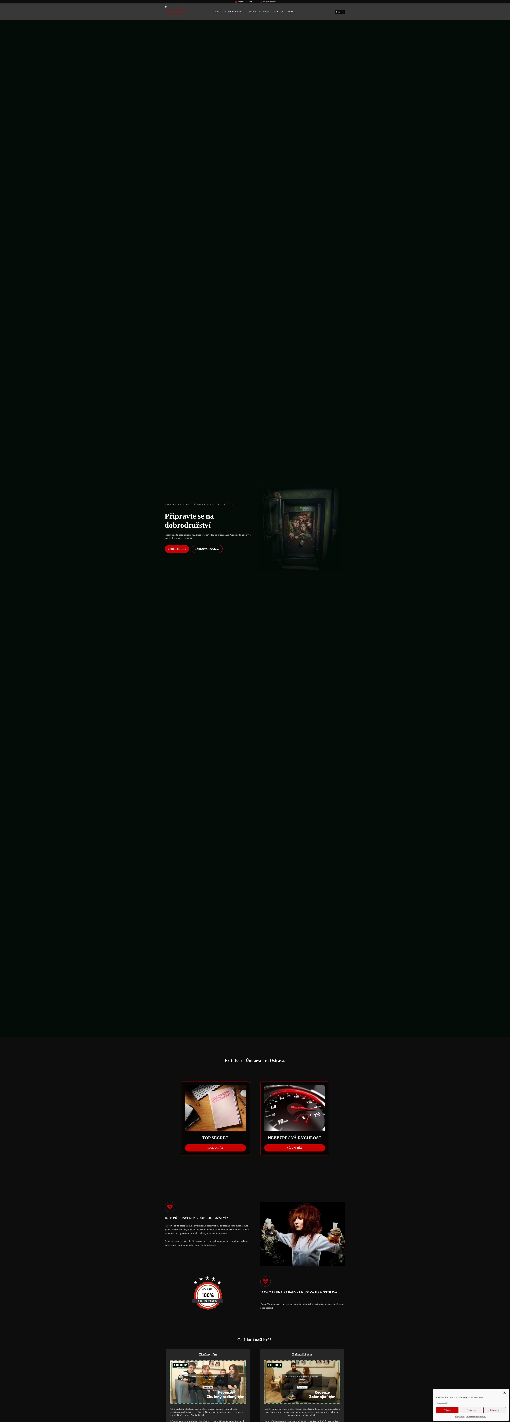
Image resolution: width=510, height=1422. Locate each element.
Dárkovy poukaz (233, 12)
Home (217, 12)
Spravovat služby (442, 1403)
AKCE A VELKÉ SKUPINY (258, 12)
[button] (504, 1392)
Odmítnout (471, 1410)
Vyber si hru (176, 549)
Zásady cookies (460, 1417)
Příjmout (447, 1410)
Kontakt (278, 12)
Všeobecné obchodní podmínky (476, 1417)
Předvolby (494, 1410)
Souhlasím (207, 1387)
